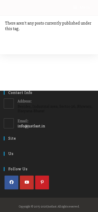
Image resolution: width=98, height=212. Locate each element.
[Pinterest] (42, 182)
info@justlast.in (31, 126)
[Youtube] (27, 182)
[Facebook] (11, 182)
